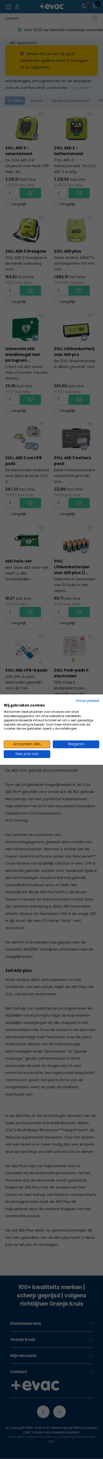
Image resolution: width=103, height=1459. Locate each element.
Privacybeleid (87, 700)
